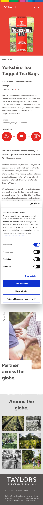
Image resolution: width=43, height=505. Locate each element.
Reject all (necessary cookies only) (21, 299)
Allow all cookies (21, 284)
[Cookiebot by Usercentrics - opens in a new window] (30, 204)
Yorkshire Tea (7, 59)
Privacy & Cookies (22, 490)
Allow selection (21, 291)
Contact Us (34, 490)
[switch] (36, 252)
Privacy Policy (10, 236)
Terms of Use (9, 490)
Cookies (23, 236)
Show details (30, 276)
